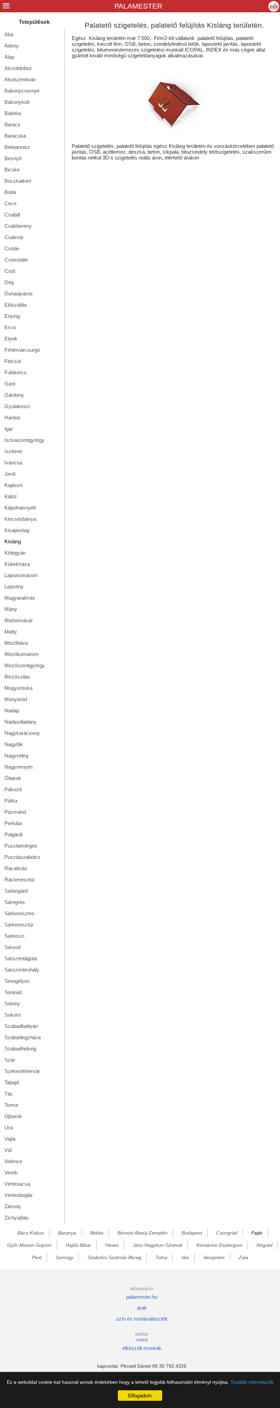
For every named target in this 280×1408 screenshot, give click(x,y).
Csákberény (18, 226)
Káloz (10, 496)
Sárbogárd (16, 891)
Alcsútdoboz (18, 68)
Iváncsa (13, 462)
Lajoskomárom (21, 575)
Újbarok (13, 1116)
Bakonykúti (16, 102)
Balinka (12, 113)
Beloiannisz (17, 147)
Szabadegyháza (22, 1037)
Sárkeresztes (19, 913)
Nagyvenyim (18, 767)
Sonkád (13, 992)
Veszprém (214, 1257)
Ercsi (10, 327)
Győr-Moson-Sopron (29, 1245)
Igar (8, 429)
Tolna (161, 1257)
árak (142, 1308)
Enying (12, 316)
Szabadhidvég (20, 1048)
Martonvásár (18, 620)
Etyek (10, 338)
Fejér (257, 1233)
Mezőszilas (17, 677)
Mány (10, 609)
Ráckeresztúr (19, 879)
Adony (11, 45)
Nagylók (13, 744)
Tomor (11, 1105)
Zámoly (12, 1206)
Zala (243, 1257)
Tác (8, 1094)
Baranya (67, 1233)
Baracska (15, 136)
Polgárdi (13, 834)
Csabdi (12, 215)
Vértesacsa (17, 1184)
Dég (9, 282)
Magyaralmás (19, 598)
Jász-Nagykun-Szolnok (157, 1245)
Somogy (64, 1257)
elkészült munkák (142, 1348)
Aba (8, 34)
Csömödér (16, 260)
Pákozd (13, 789)
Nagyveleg (16, 755)
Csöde (11, 248)
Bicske (12, 169)
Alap (9, 57)
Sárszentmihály (21, 970)
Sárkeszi (14, 936)
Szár (9, 1060)
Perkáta (13, 823)
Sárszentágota (20, 958)
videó (142, 1339)
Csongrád (226, 1233)
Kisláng (12, 541)
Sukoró (12, 1015)
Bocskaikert (17, 181)
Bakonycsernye (22, 91)
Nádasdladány (20, 722)
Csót (9, 271)
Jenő (9, 474)
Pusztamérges (20, 846)
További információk (252, 1382)
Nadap (11, 710)
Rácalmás (15, 868)
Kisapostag (16, 530)
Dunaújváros (18, 293)
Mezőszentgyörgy (24, 665)
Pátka (10, 801)
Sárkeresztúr (18, 925)
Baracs (12, 124)
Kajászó (13, 485)
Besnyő (13, 158)
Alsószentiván (20, 79)
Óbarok (12, 778)
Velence (13, 1161)
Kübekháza (17, 564)
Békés (96, 1233)
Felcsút (12, 361)
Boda (10, 192)
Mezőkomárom (21, 654)
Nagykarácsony (22, 733)
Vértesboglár (18, 1195)
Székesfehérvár (22, 1071)
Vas (185, 1257)
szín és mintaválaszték (142, 1319)
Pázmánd (15, 812)
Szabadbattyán (21, 1026)
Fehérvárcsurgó (22, 350)
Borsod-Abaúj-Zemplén (142, 1233)
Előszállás (15, 305)
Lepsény (14, 586)
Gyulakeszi (17, 406)
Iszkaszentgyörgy (24, 440)
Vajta (9, 1139)
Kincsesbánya (20, 519)
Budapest (192, 1233)
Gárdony (14, 395)
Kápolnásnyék (20, 508)
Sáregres (14, 902)
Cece (10, 203)
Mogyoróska (18, 688)
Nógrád (264, 1245)
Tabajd (11, 1082)
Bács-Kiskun (30, 1233)
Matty (10, 632)
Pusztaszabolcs (22, 857)
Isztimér (13, 451)
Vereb (10, 1172)
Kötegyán (15, 553)
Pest (37, 1257)
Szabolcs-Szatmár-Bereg (114, 1257)
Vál (8, 1150)
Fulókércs (15, 372)
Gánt (9, 384)
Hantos (12, 417)
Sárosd (12, 947)
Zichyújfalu (16, 1218)
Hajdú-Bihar (78, 1245)
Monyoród (15, 699)
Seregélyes (17, 981)
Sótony (12, 1003)
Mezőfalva (16, 643)
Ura (8, 1127)
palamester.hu (141, 1297)
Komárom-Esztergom (219, 1245)
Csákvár (14, 237)
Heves (112, 1245)
